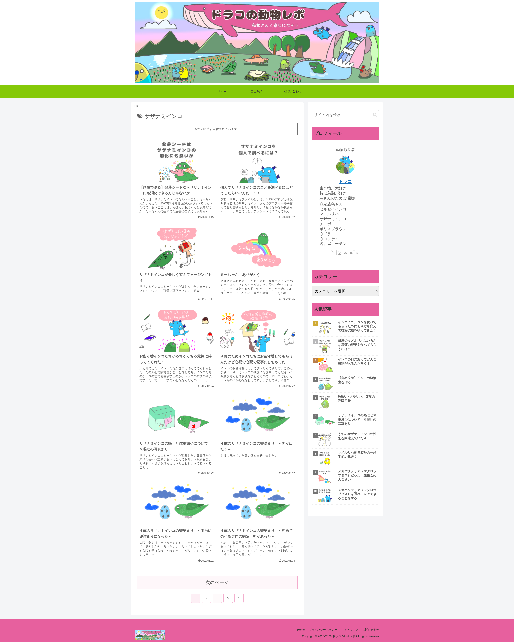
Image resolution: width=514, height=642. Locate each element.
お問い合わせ (370, 629)
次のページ (217, 582)
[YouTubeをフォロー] (345, 252)
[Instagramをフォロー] (339, 252)
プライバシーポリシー (323, 629)
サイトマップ (349, 629)
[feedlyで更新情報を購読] (351, 252)
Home (301, 629)
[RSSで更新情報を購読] (356, 252)
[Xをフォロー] (334, 252)
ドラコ (345, 181)
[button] (374, 114)
